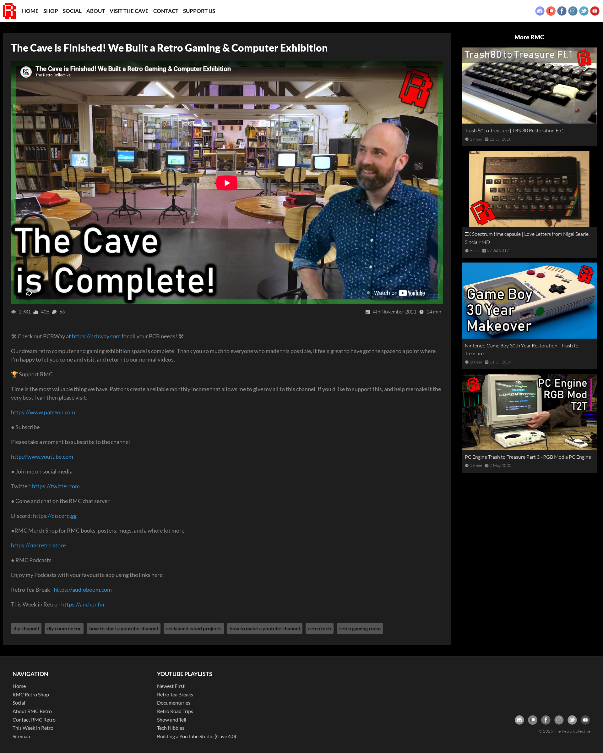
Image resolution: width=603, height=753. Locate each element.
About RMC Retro (32, 711)
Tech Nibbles (170, 728)
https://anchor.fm (82, 604)
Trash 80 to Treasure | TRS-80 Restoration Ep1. (515, 130)
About (95, 11)
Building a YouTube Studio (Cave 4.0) (196, 736)
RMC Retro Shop (31, 694)
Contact (165, 11)
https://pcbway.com (96, 336)
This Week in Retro (33, 728)
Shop (50, 11)
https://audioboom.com (83, 589)
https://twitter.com (56, 486)
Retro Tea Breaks (175, 694)
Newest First (171, 686)
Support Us (199, 11)
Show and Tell (171, 720)
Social (72, 11)
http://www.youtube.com (42, 456)
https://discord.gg (55, 515)
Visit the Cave (129, 11)
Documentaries (173, 703)
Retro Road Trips (175, 711)
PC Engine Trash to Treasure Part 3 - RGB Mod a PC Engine (528, 457)
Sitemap (21, 736)
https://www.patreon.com (43, 412)
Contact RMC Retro (34, 720)
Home (30, 11)
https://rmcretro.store (38, 545)
